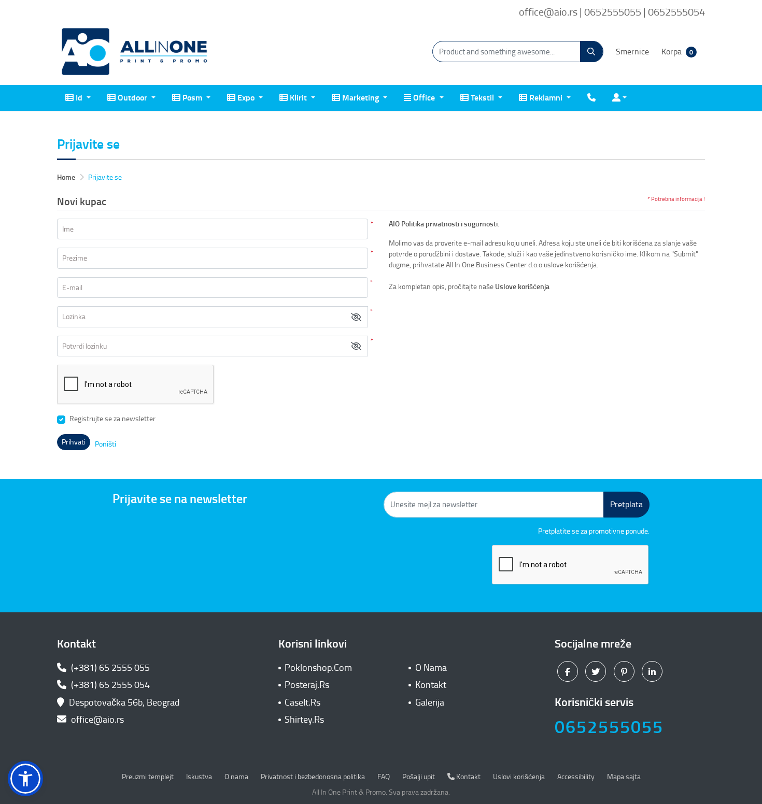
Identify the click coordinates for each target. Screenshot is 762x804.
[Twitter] (597, 671)
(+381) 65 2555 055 (109, 667)
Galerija (429, 702)
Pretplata (626, 504)
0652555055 (609, 727)
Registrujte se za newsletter (112, 418)
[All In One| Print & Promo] (135, 51)
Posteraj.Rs (307, 685)
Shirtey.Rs (304, 719)
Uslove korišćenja (523, 286)
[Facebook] (569, 671)
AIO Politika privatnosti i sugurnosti (443, 224)
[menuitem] (78, 98)
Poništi (105, 444)
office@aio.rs (96, 719)
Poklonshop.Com (318, 667)
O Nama (431, 667)
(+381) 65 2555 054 (109, 685)
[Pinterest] (625, 671)
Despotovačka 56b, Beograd (124, 702)
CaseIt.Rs (302, 702)
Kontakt (430, 685)
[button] (356, 316)
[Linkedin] (653, 671)
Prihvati (74, 442)
